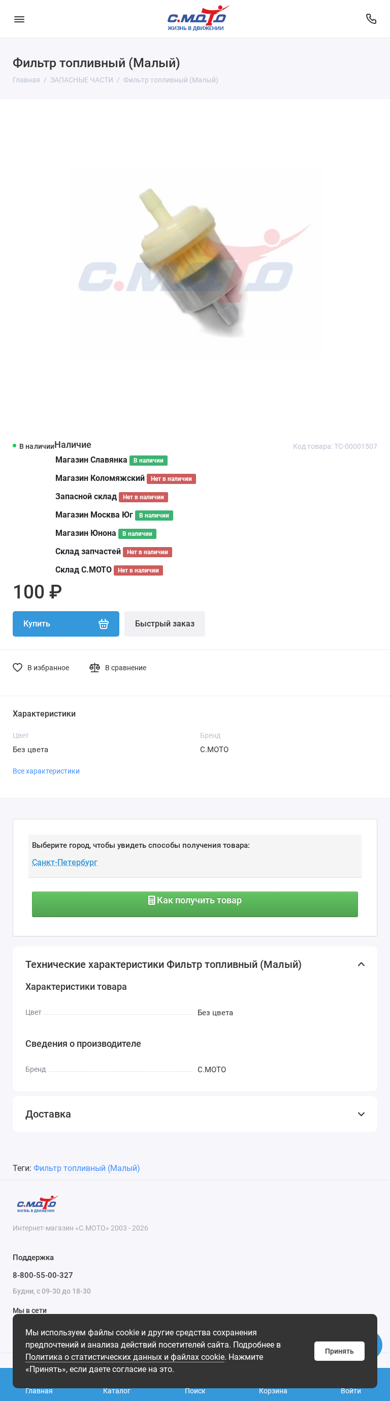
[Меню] (19, 19)
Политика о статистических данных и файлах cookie (124, 1357)
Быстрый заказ (164, 623)
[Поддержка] (371, 19)
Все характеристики (46, 771)
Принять (339, 1351)
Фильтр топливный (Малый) (87, 1168)
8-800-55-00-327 (43, 1275)
